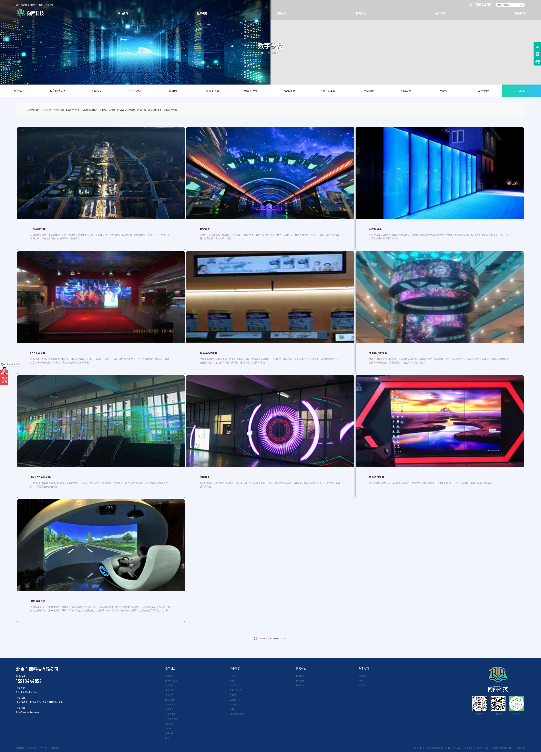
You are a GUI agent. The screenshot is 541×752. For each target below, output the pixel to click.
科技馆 (233, 676)
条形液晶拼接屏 (89, 110)
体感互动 (289, 90)
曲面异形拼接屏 (107, 110)
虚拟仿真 (55, 748)
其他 (522, 90)
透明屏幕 (141, 110)
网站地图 (521, 748)
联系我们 (520, 13)
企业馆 (233, 695)
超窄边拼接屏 (155, 110)
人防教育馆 (235, 704)
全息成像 (135, 90)
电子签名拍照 (367, 90)
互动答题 (405, 90)
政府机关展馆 (236, 690)
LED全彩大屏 (73, 110)
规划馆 (233, 709)
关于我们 (363, 676)
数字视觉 (202, 13)
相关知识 (300, 685)
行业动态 (300, 680)
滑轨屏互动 (251, 90)
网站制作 (468, 748)
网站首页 (123, 13)
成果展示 (282, 13)
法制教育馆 (235, 700)
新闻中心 (361, 13)
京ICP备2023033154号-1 (503, 748)
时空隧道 (46, 110)
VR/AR (444, 90)
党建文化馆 (235, 685)
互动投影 (96, 90)
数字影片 (19, 90)
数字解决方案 (57, 90)
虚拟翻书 (173, 90)
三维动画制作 (33, 110)
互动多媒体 (31, 748)
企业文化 (363, 680)
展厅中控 (483, 90)
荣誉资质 (363, 685)
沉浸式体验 (328, 90)
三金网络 (478, 748)
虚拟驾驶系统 (170, 110)
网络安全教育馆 (237, 714)
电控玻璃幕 (58, 110)
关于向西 (440, 13)
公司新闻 (300, 676)
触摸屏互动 (213, 90)
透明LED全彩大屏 (126, 110)
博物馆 (233, 680)
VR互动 (43, 748)
